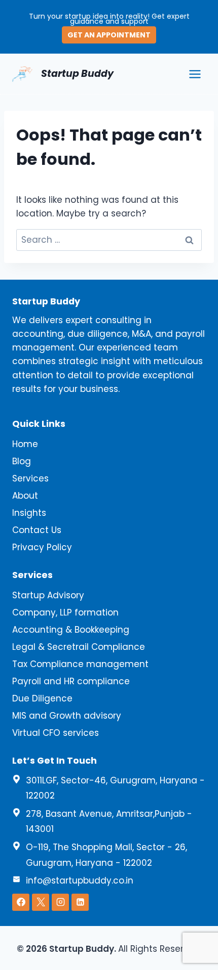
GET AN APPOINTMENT (109, 35)
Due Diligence (42, 698)
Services (30, 478)
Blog (21, 461)
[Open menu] (195, 73)
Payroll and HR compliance (71, 681)
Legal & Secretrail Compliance (78, 647)
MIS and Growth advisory (66, 716)
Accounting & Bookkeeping (70, 630)
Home (25, 444)
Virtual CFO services (55, 733)
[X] (40, 902)
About (25, 496)
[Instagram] (60, 902)
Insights (29, 513)
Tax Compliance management (80, 664)
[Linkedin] (80, 902)
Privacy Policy (42, 547)
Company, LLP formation (65, 612)
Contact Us (36, 530)
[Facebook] (20, 902)
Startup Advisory (48, 595)
